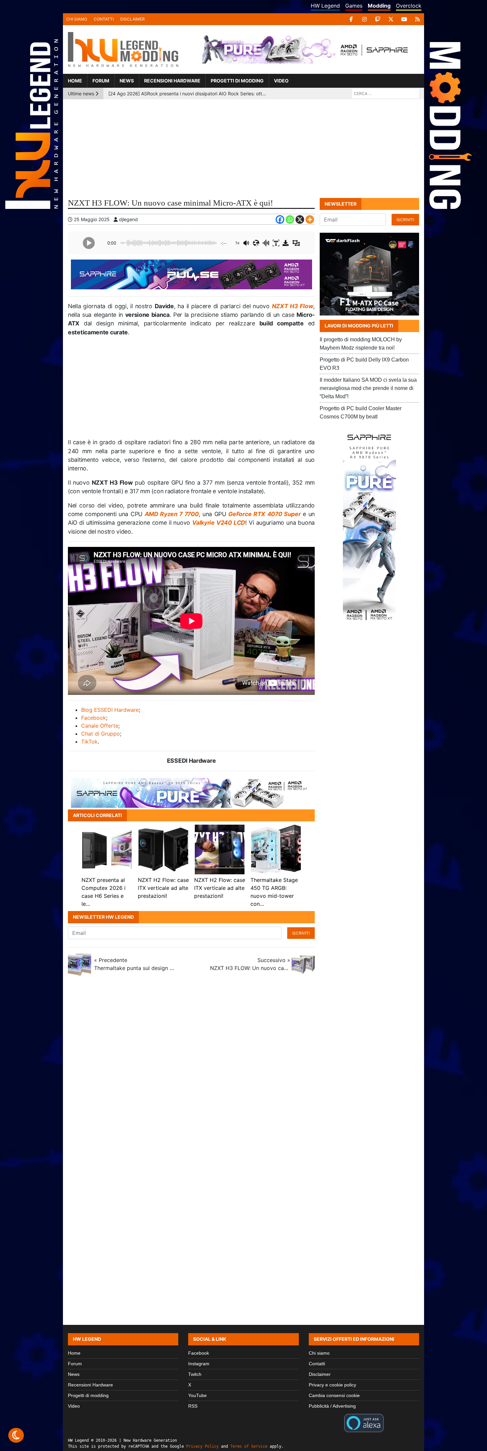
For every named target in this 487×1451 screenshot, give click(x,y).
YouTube (197, 1395)
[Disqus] (243, 1069)
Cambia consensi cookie (334, 1395)
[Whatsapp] (290, 219)
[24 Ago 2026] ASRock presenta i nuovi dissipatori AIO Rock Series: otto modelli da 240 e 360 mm (187, 93)
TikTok (89, 741)
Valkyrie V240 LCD (218, 522)
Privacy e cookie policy (332, 1384)
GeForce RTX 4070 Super (264, 513)
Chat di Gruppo (100, 733)
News (127, 80)
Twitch (194, 1374)
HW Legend (325, 5)
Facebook (93, 717)
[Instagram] (364, 19)
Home (75, 80)
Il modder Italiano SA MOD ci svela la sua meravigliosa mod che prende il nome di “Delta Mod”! (368, 388)
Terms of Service (248, 1446)
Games (353, 5)
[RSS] (417, 19)
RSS (192, 1406)
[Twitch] (377, 19)
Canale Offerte (99, 725)
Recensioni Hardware (172, 80)
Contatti (104, 19)
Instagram (198, 1363)
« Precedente (134, 964)
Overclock (408, 5)
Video (281, 80)
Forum (100, 80)
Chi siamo (76, 19)
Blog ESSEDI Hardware (110, 709)
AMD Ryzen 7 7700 (172, 513)
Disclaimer (132, 19)
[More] (309, 219)
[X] (391, 19)
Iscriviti (301, 933)
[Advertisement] (243, 149)
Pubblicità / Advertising (332, 1406)
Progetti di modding (237, 80)
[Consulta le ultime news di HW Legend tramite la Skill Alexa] (364, 1422)
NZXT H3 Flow (292, 306)
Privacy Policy (202, 1446)
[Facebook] (351, 19)
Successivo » (250, 964)
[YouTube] (404, 19)
